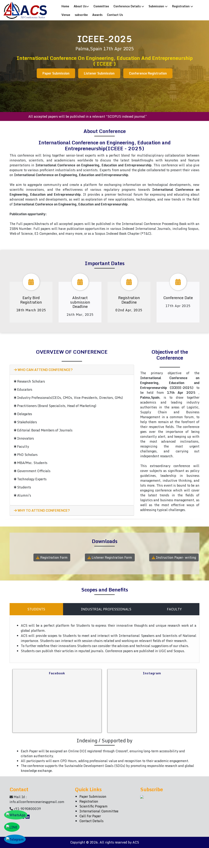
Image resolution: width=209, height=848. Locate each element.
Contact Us (115, 14)
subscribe (81, 14)
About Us (80, 6)
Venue (65, 14)
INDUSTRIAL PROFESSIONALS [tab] (106, 609)
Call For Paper (90, 816)
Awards (97, 14)
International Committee (98, 811)
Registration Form (53, 557)
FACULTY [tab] (174, 609)
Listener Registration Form (111, 557)
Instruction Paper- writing (175, 557)
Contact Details (91, 821)
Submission (157, 6)
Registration (181, 6)
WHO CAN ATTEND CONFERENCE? (45, 369)
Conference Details (127, 6)
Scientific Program (93, 806)
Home (66, 6)
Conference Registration (148, 73)
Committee (101, 6)
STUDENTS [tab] (36, 609)
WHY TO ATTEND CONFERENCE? (43, 510)
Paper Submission (55, 73)
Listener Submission (99, 73)
